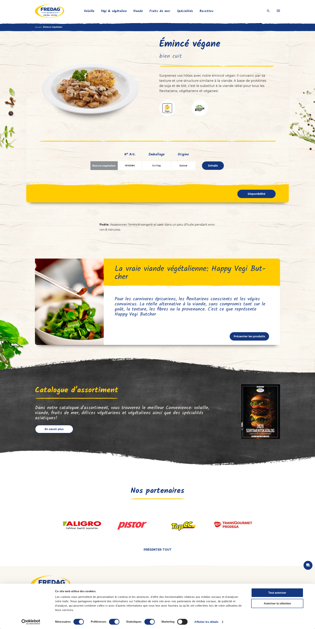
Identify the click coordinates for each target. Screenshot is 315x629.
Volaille (89, 11)
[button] (167, 108)
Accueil (38, 27)
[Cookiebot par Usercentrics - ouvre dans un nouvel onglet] (31, 622)
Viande (138, 11)
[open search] (268, 11)
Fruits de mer (159, 11)
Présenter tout (158, 549)
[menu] (278, 11)
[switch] (114, 622)
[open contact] (308, 565)
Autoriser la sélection (277, 603)
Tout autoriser (277, 592)
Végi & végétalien (114, 11)
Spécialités (185, 11)
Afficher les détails (206, 621)
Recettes (206, 11)
